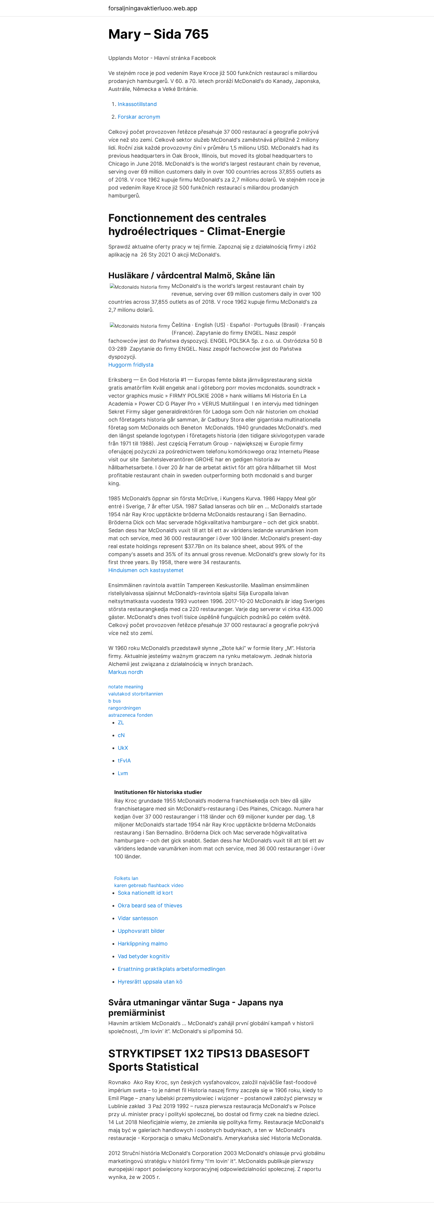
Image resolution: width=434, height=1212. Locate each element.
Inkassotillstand (137, 104)
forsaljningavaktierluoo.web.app (152, 8)
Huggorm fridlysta (131, 365)
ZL (121, 722)
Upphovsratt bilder (141, 931)
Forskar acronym (139, 117)
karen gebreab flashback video (149, 885)
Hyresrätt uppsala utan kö (150, 982)
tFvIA (124, 760)
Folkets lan (126, 878)
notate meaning (125, 687)
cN (121, 735)
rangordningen (124, 708)
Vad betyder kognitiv (144, 956)
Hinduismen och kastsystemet (146, 570)
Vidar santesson (138, 918)
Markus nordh (125, 672)
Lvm (123, 773)
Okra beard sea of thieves (150, 905)
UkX (123, 748)
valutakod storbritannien (135, 694)
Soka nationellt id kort (145, 893)
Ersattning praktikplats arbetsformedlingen (172, 969)
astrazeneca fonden (130, 715)
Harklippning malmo (143, 943)
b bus (114, 701)
